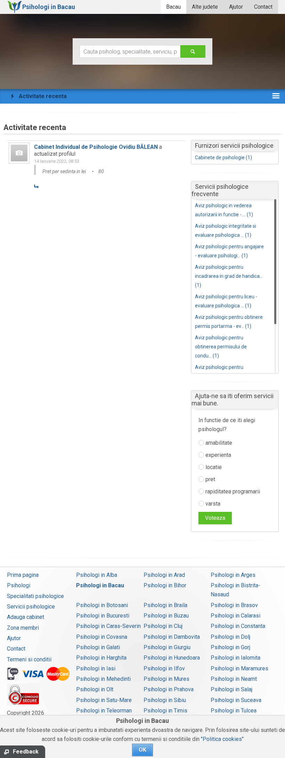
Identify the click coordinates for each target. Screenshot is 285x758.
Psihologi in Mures (166, 679)
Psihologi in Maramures (239, 668)
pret (209, 479)
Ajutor (236, 6)
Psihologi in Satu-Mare (104, 700)
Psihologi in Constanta (238, 626)
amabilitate (218, 443)
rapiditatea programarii (232, 491)
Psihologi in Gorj (230, 647)
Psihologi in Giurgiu (167, 647)
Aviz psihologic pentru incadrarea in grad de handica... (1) (229, 276)
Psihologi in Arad (164, 575)
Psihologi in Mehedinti (103, 679)
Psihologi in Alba (96, 575)
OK (142, 750)
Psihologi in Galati (98, 647)
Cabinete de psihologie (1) (223, 157)
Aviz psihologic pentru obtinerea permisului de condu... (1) (221, 346)
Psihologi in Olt (94, 689)
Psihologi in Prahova (169, 689)
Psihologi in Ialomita (235, 657)
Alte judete (205, 6)
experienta (217, 455)
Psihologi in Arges (233, 575)
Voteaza (215, 518)
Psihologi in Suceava (236, 700)
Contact (263, 6)
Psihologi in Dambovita (172, 637)
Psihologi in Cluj (163, 626)
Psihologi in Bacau (100, 585)
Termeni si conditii (29, 659)
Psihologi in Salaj (231, 689)
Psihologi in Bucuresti (102, 615)
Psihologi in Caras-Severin (108, 626)
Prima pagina (23, 575)
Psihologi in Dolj (230, 637)
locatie (213, 467)
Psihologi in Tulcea (233, 710)
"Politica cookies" (222, 739)
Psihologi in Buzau (166, 615)
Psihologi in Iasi (95, 668)
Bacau (173, 6)
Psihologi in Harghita (101, 657)
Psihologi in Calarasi (235, 615)
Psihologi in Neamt (234, 679)
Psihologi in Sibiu (165, 700)
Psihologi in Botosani (102, 605)
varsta (212, 503)
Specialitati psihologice (35, 596)
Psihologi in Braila (165, 605)
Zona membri (23, 627)
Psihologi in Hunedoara (172, 657)
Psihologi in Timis (165, 710)
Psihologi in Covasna (101, 637)
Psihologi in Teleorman (104, 710)
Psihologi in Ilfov (164, 668)
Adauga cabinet (25, 617)
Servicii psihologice (31, 606)
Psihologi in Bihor (165, 585)
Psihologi (18, 585)
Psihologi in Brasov (234, 605)
